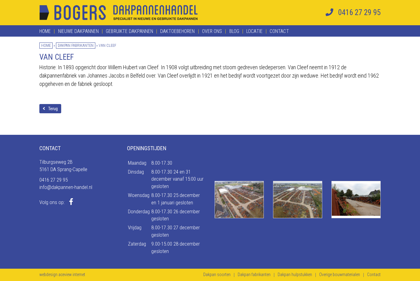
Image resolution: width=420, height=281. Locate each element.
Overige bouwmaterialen (339, 274)
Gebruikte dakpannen (129, 31)
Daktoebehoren (177, 31)
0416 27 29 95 (53, 180)
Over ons (212, 31)
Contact (279, 31)
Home (45, 31)
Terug (53, 108)
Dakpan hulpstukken (295, 274)
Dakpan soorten (217, 274)
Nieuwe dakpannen (78, 31)
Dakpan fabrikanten (75, 45)
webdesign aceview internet (62, 274)
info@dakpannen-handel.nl (65, 187)
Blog (234, 31)
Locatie (254, 31)
